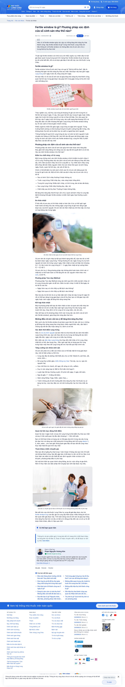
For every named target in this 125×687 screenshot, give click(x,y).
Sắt (38, 11)
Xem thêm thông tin (42, 563)
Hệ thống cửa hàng (12, 618)
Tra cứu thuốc (56, 618)
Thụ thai (50, 568)
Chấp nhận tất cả (109, 677)
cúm (36, 275)
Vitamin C (94, 11)
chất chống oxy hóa (62, 361)
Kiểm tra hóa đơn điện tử (14, 644)
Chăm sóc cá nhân (35, 623)
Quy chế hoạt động (13, 623)
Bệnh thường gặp (57, 626)
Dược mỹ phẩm (33, 618)
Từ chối (109, 682)
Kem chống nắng (46, 11)
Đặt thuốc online (34, 629)
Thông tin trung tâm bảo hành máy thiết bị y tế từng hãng (16, 657)
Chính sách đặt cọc (13, 626)
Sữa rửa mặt (66, 11)
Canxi (23, 11)
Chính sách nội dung (13, 629)
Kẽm (34, 11)
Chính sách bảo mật (13, 638)
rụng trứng (39, 74)
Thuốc (31, 621)
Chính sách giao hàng (13, 635)
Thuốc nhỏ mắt (56, 11)
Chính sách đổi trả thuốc (14, 632)
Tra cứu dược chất (57, 621)
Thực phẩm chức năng (36, 615)
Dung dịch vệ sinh (84, 11)
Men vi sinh (74, 11)
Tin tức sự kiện (56, 638)
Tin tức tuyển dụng (57, 635)
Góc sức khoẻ (56, 615)
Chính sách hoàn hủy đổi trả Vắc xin (15, 653)
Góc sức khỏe (19, 20)
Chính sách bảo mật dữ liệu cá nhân (16, 648)
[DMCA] (83, 646)
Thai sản (43, 568)
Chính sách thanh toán (13, 641)
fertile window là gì (41, 514)
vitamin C (85, 441)
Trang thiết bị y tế (34, 626)
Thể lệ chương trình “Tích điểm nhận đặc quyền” (14, 662)
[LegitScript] (83, 650)
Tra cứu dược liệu (57, 623)
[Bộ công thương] (78, 642)
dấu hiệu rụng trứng (52, 340)
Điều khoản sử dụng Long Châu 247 (15, 667)
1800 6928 (114, 1)
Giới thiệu (9, 615)
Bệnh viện (55, 629)
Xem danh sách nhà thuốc (107, 606)
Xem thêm (45, 541)
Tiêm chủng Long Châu (36, 632)
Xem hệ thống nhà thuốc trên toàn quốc (31, 605)
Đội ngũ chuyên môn (58, 632)
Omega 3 (29, 11)
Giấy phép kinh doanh (13, 621)
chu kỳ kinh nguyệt (47, 333)
